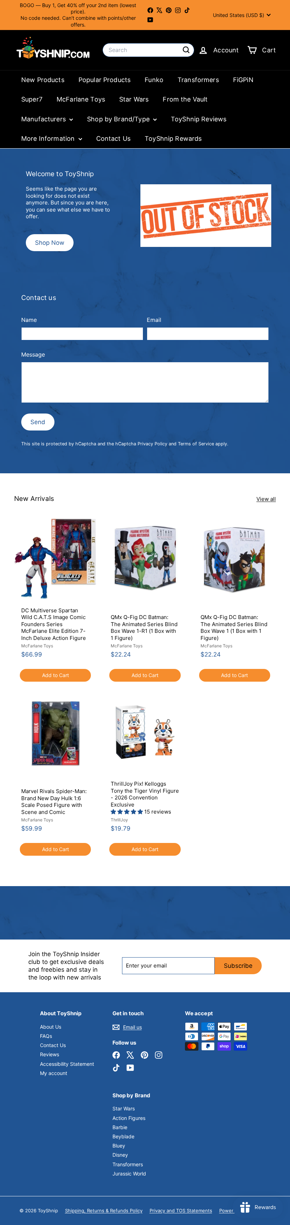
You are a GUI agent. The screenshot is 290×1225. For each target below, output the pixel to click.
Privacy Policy (152, 443)
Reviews (49, 1054)
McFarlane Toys (81, 99)
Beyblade (123, 1136)
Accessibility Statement (67, 1064)
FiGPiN (243, 79)
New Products (42, 79)
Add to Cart (55, 675)
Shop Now (49, 242)
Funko (154, 79)
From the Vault (185, 99)
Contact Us (113, 138)
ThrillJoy (119, 819)
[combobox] (148, 50)
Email (154, 319)
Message (33, 354)
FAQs (46, 1036)
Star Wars (134, 99)
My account (53, 1073)
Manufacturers (44, 119)
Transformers (198, 79)
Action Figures (128, 1118)
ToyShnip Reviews (198, 119)
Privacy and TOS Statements (181, 1210)
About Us (50, 1027)
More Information (49, 138)
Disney (120, 1155)
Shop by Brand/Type (119, 119)
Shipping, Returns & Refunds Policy (104, 1210)
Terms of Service (196, 443)
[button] (127, 811)
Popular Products (104, 79)
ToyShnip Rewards (173, 138)
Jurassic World (129, 1174)
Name (29, 319)
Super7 (31, 99)
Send (37, 422)
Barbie (119, 1127)
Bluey (118, 1146)
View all (266, 499)
